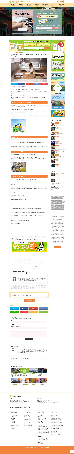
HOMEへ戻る (29, 300)
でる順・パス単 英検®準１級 (43, 429)
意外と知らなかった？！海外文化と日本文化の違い (59, 124)
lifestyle (57, 196)
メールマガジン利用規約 (51, 30)
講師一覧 (58, 246)
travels (62, 196)
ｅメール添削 (40, 415)
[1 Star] (12, 294)
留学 (58, 206)
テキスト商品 (53, 410)
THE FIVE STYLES (55, 421)
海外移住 (55, 206)
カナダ (58, 198)
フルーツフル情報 (61, 5)
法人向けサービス (14, 429)
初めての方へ (13, 412)
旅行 (51, 203)
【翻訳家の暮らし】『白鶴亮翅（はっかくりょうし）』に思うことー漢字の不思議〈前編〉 (33, 360)
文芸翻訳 (62, 202)
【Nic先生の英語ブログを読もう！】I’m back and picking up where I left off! (30, 266)
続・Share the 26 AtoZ (55, 429)
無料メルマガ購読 (28, 413)
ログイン (26, 420)
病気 (62, 206)
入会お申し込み (27, 412)
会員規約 (26, 415)
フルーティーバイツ (55, 432)
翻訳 (51, 207)
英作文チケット (40, 412)
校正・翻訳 (40, 422)
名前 (11, 320)
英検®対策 (40, 425)
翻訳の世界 (21, 5)
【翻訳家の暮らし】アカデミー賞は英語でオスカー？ (59, 146)
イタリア (60, 197)
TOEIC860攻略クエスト (42, 438)
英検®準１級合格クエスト (42, 428)
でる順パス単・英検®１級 (42, 426)
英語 (51, 208)
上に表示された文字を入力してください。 (18, 326)
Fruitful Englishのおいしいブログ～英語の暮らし (36, 447)
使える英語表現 (58, 201)
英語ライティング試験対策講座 (43, 432)
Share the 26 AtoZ (55, 428)
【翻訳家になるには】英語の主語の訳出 (59, 133)
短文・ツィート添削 (41, 418)
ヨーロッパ (16, 255)
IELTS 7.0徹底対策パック (42, 443)
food (54, 196)
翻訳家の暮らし (55, 207)
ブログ (12, 419)
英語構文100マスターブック (56, 419)
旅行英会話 (37, 5)
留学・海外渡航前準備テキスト (57, 425)
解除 (32, 413)
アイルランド (53, 197)
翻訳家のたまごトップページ (23, 30)
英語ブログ (59, 208)
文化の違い (21, 255)
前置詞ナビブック (55, 416)
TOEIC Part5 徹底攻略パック (43, 439)
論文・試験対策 (40, 419)
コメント (13, 330)
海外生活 (52, 206)
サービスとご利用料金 (15, 413)
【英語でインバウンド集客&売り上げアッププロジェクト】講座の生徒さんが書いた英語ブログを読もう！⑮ (57, 182)
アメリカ (57, 197)
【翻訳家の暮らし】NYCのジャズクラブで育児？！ (59, 142)
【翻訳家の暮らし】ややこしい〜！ (59, 156)
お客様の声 (13, 416)
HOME (12, 410)
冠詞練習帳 (53, 413)
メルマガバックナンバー (29, 423)
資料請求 (12, 428)
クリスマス (61, 198)
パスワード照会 (27, 422)
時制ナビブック (54, 415)
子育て (56, 202)
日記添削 (39, 413)
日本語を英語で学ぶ (59, 203)
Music (60, 196)
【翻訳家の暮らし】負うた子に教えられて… (59, 165)
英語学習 (62, 208)
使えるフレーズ (53, 201)
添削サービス (40, 410)
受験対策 (39, 421)
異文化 (60, 206)
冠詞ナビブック (54, 412)
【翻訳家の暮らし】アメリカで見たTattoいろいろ (59, 151)
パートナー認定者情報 (28, 425)
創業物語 (12, 421)
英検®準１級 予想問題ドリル (43, 431)
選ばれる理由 (13, 415)
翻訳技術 (59, 207)
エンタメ (53, 5)
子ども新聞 (52, 202)
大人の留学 (29, 5)
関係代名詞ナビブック (55, 418)
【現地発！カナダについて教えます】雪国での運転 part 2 (20, 358)
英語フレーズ (55, 208)
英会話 (62, 207)
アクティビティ (45, 5)
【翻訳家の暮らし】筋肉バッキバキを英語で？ (59, 160)
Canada (52, 196)
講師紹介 (12, 418)
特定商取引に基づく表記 (15, 425)
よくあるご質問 (27, 416)
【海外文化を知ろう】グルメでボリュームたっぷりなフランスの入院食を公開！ (30, 268)
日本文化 (54, 203)
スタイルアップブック (55, 434)
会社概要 (12, 422)
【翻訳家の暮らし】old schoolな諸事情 (59, 137)
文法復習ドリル (54, 431)
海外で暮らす (13, 5)
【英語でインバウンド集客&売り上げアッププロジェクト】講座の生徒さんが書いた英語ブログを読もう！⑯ (57, 176)
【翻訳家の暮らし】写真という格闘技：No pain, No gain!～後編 (57, 188)
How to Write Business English (57, 422)
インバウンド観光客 (54, 198)
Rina (16, 348)
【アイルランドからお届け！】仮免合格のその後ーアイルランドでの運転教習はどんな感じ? (32, 264)
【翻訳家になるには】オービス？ (59, 128)
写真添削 (39, 416)
